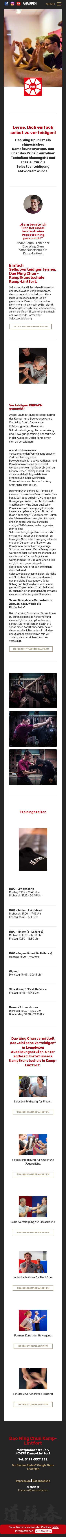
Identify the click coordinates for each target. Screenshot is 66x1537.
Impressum (23, 1481)
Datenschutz (41, 1481)
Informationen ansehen (33, 1346)
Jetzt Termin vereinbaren (30, 326)
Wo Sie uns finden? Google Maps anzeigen (33, 1467)
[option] (33, 55)
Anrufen (30, 3)
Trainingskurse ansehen (33, 1112)
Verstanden (43, 1531)
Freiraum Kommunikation (33, 1490)
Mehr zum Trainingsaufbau (31, 649)
